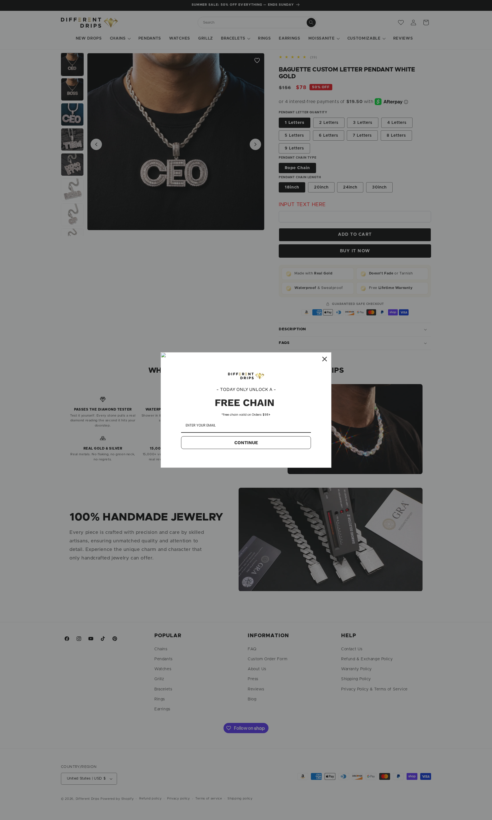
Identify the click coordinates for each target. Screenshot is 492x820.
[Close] (324, 359)
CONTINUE (246, 442)
